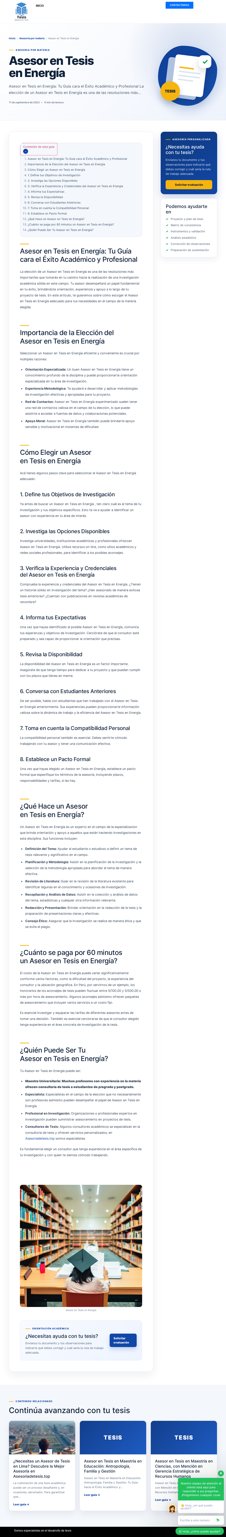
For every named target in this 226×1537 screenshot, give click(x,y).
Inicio (12, 38)
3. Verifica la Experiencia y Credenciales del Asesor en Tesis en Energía (75, 186)
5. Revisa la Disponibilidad (45, 197)
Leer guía (21, 1504)
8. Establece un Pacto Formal (47, 213)
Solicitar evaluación (121, 1340)
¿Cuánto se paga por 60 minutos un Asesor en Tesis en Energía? (71, 224)
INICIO (40, 5)
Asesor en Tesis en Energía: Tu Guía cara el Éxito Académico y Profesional (77, 158)
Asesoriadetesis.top (40, 1138)
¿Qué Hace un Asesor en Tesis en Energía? (56, 219)
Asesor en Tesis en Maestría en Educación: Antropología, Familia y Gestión (113, 1466)
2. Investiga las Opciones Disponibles (53, 180)
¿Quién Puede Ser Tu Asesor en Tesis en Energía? (60, 230)
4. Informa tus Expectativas (46, 191)
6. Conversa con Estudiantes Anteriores (54, 202)
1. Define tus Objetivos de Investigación (54, 175)
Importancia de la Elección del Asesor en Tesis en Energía (66, 164)
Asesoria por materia (31, 38)
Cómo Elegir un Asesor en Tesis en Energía (56, 169)
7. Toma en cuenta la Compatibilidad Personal (58, 208)
